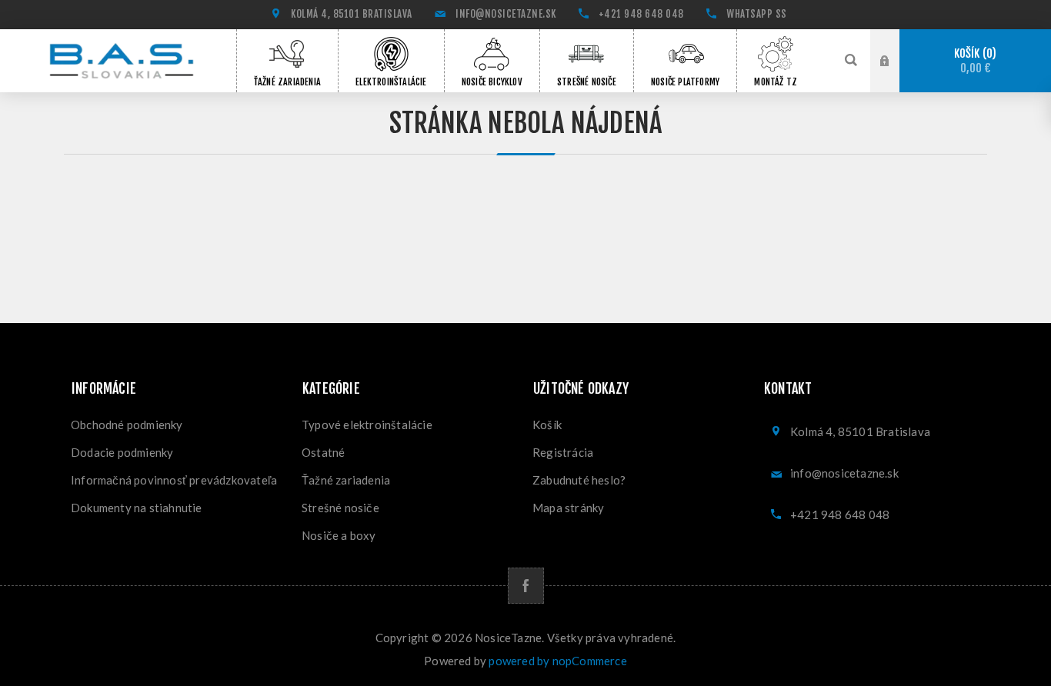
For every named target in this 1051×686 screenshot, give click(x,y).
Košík (973, 61)
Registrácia (562, 452)
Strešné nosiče (340, 507)
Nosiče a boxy (339, 535)
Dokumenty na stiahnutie (136, 507)
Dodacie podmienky (122, 452)
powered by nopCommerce (557, 661)
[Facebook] (526, 586)
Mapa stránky (568, 507)
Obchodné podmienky (127, 424)
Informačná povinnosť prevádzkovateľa (174, 480)
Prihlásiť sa (896, 60)
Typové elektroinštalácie (367, 424)
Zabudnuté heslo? (579, 480)
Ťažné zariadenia (346, 480)
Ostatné (323, 452)
